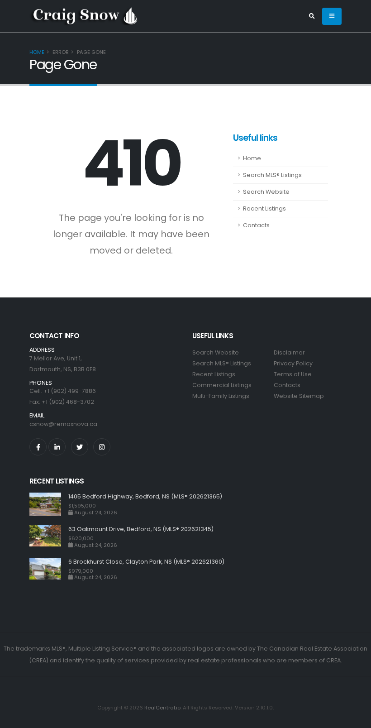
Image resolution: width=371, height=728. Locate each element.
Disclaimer (289, 352)
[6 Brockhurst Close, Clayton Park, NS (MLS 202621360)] (48, 569)
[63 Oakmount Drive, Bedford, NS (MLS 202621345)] (48, 536)
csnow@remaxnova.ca (63, 424)
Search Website (266, 192)
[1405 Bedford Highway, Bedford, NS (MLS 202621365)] (48, 505)
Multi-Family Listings (220, 396)
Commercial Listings (222, 385)
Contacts (256, 225)
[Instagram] (101, 446)
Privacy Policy (293, 363)
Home (36, 52)
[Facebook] (38, 446)
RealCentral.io (162, 707)
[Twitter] (79, 446)
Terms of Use (293, 374)
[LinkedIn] (57, 446)
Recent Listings (264, 208)
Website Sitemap (299, 396)
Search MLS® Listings (272, 175)
